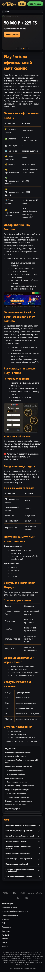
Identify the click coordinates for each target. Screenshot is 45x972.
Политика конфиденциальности (15, 911)
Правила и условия (9, 907)
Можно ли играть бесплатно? (18, 853)
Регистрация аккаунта (15, 770)
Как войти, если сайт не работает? (20, 836)
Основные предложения (16, 793)
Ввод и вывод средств (14, 778)
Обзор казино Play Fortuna (15, 756)
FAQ (3, 923)
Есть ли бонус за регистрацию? (19, 859)
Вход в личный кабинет (16, 774)
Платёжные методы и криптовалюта (19, 786)
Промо (4, 943)
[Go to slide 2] (23, 48)
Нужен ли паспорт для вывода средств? (18, 847)
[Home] (9, 4)
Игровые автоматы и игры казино (18, 801)
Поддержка (6, 927)
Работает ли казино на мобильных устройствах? (20, 870)
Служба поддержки (12, 809)
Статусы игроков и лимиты (15, 805)
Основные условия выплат (17, 782)
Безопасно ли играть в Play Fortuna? (21, 825)
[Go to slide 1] (21, 48)
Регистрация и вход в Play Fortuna (18, 767)
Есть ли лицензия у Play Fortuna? (19, 831)
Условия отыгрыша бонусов (18, 797)
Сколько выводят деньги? (16, 841)
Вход (22, 4)
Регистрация (35, 4)
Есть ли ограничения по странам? (19, 876)
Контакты (6, 931)
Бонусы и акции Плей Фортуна (17, 790)
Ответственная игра (10, 915)
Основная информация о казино (18, 752)
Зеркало (5, 947)
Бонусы (5, 939)
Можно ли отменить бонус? (17, 864)
